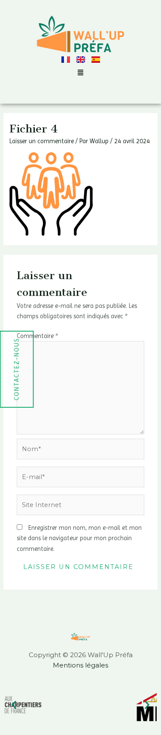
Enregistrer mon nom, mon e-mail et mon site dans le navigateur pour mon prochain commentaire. (79, 538)
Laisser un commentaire (41, 141)
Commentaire (37, 335)
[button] (80, 73)
